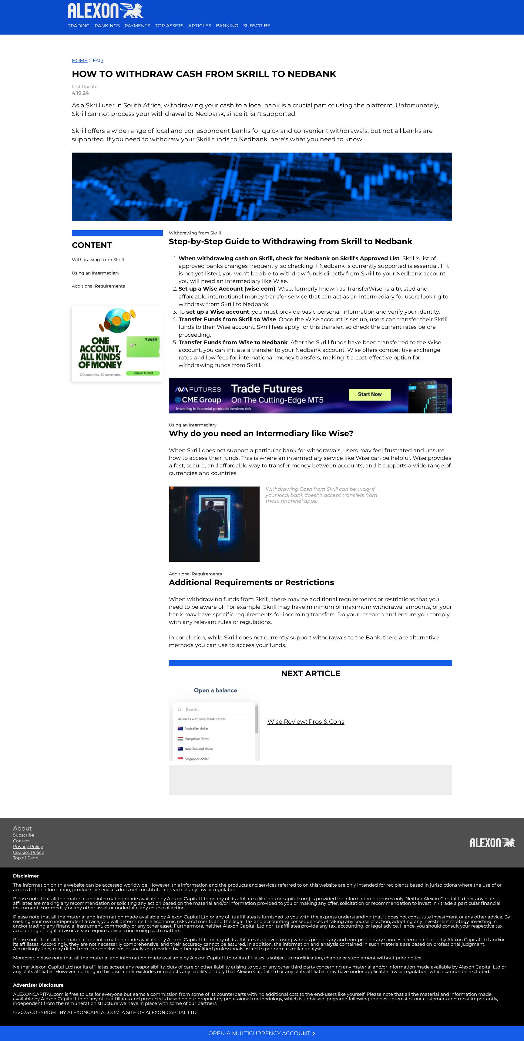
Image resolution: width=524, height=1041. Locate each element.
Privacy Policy (28, 846)
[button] (256, 26)
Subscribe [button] (23, 835)
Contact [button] (21, 841)
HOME (80, 60)
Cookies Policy (28, 852)
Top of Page (25, 858)
